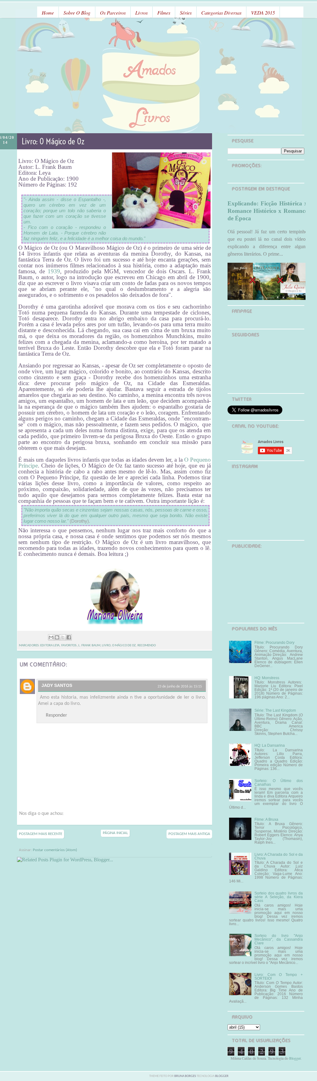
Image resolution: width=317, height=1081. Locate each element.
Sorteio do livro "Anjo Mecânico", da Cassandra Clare (278, 939)
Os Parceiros (113, 12)
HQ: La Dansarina (269, 745)
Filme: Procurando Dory (274, 642)
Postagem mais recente (40, 834)
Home (48, 12)
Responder (56, 715)
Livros (141, 12)
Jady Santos (56, 685)
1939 (54, 271)
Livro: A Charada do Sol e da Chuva (278, 856)
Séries (186, 12)
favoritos (69, 645)
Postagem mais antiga (189, 834)
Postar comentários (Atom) (55, 850)
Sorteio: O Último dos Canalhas (278, 783)
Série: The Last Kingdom (275, 710)
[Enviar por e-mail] (51, 637)
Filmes (163, 12)
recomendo (146, 645)
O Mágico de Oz (124, 645)
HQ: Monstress (266, 678)
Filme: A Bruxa (266, 819)
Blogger (295, 1058)
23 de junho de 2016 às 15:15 (180, 686)
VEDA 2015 (263, 12)
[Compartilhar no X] (63, 637)
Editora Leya (49, 645)
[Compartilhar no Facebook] (69, 637)
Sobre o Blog (76, 12)
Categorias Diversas (221, 12)
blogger (221, 1076)
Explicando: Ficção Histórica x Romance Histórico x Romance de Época (267, 211)
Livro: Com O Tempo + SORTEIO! (278, 977)
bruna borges (185, 1076)
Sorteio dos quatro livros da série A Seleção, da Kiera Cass (278, 897)
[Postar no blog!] (57, 637)
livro (106, 645)
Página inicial (115, 833)
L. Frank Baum (89, 645)
